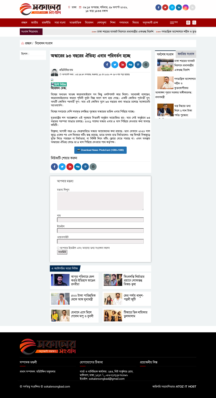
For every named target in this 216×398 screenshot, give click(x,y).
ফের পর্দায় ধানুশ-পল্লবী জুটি (134, 298)
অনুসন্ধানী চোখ (150, 22)
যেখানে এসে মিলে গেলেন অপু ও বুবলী (82, 314)
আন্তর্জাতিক (75, 22)
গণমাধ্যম (124, 22)
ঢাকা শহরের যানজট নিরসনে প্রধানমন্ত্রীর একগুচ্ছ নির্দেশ (120, 31)
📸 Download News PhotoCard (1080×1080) (100, 150)
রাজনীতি (46, 22)
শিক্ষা (112, 22)
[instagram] (172, 7)
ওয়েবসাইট (62, 237)
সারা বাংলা (60, 22)
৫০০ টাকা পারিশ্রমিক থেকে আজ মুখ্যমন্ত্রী (83, 298)
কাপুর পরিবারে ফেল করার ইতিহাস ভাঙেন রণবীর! (83, 280)
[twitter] (165, 7)
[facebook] (158, 7)
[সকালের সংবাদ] (40, 9)
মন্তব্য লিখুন (63, 190)
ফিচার (136, 22)
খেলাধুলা (101, 22)
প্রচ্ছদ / (28, 43)
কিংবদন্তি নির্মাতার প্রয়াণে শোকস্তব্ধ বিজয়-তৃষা (134, 280)
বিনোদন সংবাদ (43, 43)
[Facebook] (107, 64)
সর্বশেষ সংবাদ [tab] (165, 55)
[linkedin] (179, 7)
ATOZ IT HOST (186, 386)
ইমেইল (61, 226)
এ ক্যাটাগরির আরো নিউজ (64, 268)
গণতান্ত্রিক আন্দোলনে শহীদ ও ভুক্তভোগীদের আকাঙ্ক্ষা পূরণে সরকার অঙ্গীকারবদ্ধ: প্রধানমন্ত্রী (175, 88)
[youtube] (186, 7)
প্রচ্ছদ (24, 22)
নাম (59, 215)
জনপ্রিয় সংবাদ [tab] (186, 54)
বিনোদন (89, 22)
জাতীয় (34, 22)
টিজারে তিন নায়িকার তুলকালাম (135, 314)
